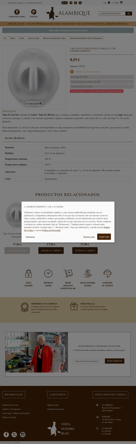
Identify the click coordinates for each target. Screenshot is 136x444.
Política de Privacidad (51, 230)
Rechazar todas (89, 236)
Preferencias (30, 236)
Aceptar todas (104, 236)
